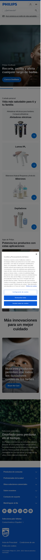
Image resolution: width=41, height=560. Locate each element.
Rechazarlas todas (19, 299)
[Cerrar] (35, 253)
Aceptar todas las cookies (20, 304)
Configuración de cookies (20, 293)
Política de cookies (16, 287)
